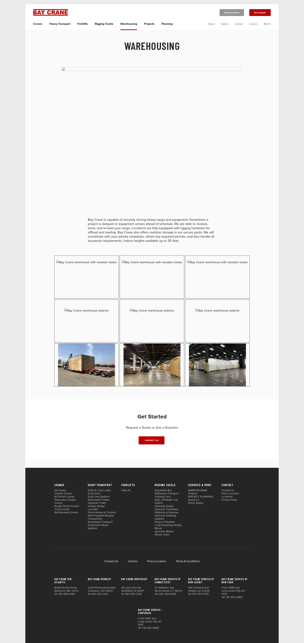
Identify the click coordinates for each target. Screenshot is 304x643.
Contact (239, 23)
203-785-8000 (167, 594)
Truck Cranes (61, 509)
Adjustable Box (163, 490)
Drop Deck (94, 493)
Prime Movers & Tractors (102, 512)
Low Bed (93, 509)
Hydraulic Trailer (97, 503)
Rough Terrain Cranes (66, 506)
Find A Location (231, 12)
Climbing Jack (163, 496)
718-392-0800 (234, 597)
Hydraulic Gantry (164, 506)
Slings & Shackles (165, 522)
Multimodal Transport (167, 493)
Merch (267, 23)
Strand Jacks (162, 534)
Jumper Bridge (96, 506)
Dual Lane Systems (99, 496)
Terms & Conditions (188, 561)
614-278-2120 (100, 594)
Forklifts (82, 24)
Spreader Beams (164, 531)
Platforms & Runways (167, 512)
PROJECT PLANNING (200, 496)
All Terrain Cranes (64, 496)
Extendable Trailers (99, 499)
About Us (193, 499)
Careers (253, 23)
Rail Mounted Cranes (66, 512)
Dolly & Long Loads (99, 490)
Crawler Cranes (63, 493)
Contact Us (152, 440)
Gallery (225, 23)
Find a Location (230, 493)
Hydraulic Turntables (166, 509)
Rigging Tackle (104, 24)
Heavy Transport (59, 24)
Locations (227, 496)
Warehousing (128, 24)
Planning (167, 24)
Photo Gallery (196, 503)
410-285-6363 (66, 594)
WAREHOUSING (197, 490)
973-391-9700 (200, 594)
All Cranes (60, 490)
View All (125, 490)
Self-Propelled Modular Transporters (101, 517)
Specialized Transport (100, 522)
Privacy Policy (229, 499)
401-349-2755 (133, 594)
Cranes (37, 24)
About (211, 23)
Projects (149, 24)
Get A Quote (260, 12)
